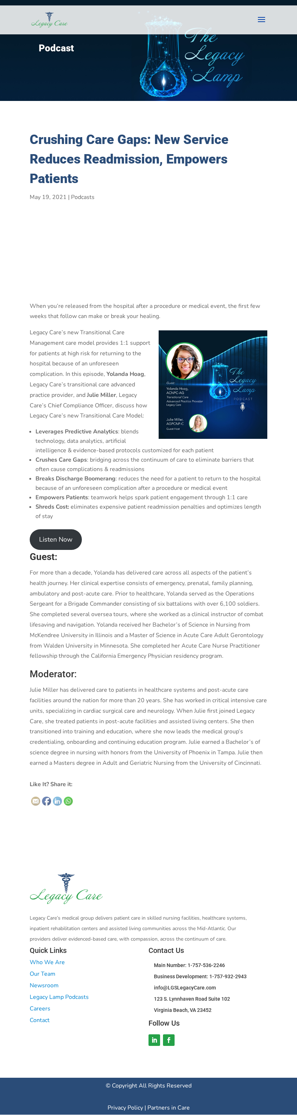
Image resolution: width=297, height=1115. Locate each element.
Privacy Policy (126, 1108)
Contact (40, 1020)
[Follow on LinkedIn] (154, 1040)
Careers (40, 1009)
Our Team (42, 974)
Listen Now (55, 539)
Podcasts (83, 197)
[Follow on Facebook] (169, 1040)
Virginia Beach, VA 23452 (183, 1010)
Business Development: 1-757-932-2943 (200, 976)
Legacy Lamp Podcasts (59, 997)
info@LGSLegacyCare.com (185, 988)
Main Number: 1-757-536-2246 (189, 965)
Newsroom (44, 985)
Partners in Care (168, 1108)
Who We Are (47, 962)
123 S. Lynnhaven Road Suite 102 (192, 999)
